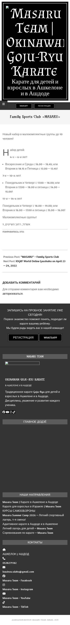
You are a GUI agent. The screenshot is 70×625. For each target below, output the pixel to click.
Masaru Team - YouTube (16, 598)
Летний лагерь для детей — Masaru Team (28, 528)
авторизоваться (13, 293)
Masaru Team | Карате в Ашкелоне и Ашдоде (30, 502)
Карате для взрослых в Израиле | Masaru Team (32, 506)
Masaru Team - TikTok (15, 606)
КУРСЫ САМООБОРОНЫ (19, 510)
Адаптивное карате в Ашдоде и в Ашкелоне (30, 524)
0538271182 (10, 562)
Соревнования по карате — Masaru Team (28, 532)
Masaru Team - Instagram (18, 589)
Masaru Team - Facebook (17, 580)
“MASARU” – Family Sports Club (40, 256)
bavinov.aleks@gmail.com (18, 571)
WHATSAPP (24, 106)
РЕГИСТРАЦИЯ (44, 106)
